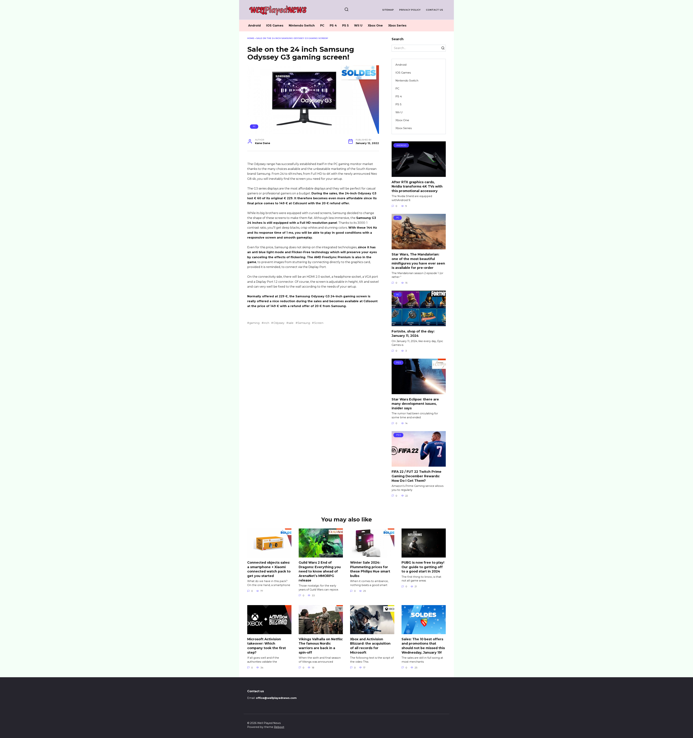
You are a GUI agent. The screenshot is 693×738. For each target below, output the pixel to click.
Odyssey (278, 323)
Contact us (434, 9)
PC (322, 25)
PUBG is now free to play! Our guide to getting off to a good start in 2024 (423, 567)
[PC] (419, 247)
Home (250, 38)
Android (254, 25)
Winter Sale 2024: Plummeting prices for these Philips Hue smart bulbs (370, 569)
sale (290, 323)
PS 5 (345, 25)
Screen (318, 323)
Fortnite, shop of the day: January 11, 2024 (413, 333)
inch (266, 323)
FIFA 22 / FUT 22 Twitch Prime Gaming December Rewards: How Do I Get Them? (416, 476)
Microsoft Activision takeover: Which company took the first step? (266, 645)
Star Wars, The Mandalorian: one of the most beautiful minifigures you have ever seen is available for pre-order (418, 261)
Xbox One (375, 25)
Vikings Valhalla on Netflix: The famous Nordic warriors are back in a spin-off (321, 645)
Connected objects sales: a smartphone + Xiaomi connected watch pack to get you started (269, 569)
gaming (254, 323)
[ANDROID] (419, 174)
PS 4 (333, 25)
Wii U (358, 25)
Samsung (304, 323)
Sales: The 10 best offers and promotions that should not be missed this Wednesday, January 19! (423, 645)
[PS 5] (419, 392)
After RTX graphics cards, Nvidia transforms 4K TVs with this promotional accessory (417, 186)
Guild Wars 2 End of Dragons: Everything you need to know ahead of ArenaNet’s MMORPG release (320, 571)
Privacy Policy (409, 9)
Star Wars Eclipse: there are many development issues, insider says (415, 403)
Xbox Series (397, 25)
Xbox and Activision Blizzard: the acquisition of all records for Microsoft (370, 645)
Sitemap (388, 9)
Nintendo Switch (302, 25)
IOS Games (274, 25)
